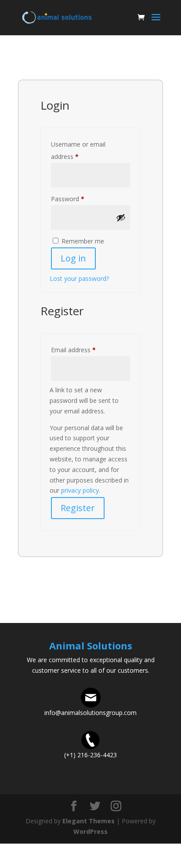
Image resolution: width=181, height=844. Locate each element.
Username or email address (78, 150)
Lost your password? (79, 278)
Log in (73, 258)
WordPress (90, 831)
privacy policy (80, 490)
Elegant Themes (88, 821)
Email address (85, 349)
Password (80, 198)
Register (78, 508)
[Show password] (121, 217)
